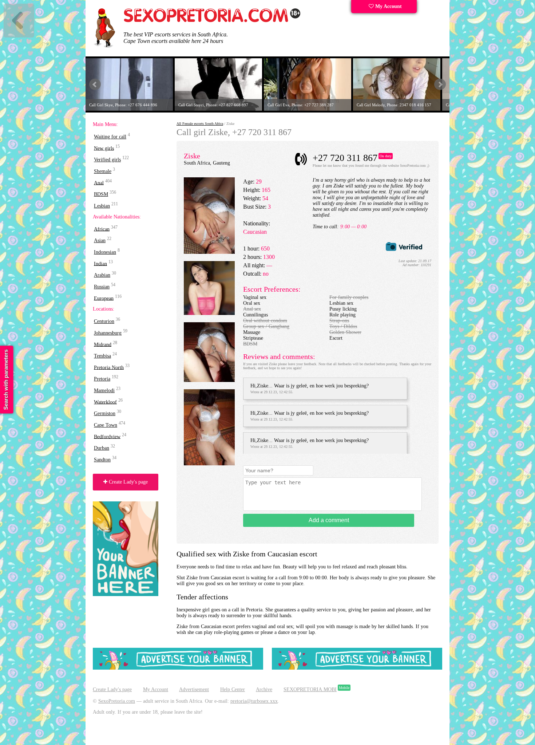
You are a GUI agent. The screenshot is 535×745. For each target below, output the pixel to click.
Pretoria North (109, 367)
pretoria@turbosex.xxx (254, 701)
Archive (264, 689)
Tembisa (102, 356)
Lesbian (102, 206)
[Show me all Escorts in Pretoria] (212, 21)
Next (440, 84)
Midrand (102, 344)
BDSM (101, 194)
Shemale (102, 171)
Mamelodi (104, 390)
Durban (101, 448)
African (102, 229)
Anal (99, 182)
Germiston (104, 413)
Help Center (232, 689)
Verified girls (107, 159)
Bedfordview (107, 436)
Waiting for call (110, 136)
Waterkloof (105, 402)
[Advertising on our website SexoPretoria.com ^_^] (178, 668)
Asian (100, 240)
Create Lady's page (127, 482)
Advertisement (194, 689)
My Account (388, 6)
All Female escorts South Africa (200, 124)
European (104, 298)
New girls (104, 148)
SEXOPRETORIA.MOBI (310, 689)
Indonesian (105, 252)
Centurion (104, 321)
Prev (95, 84)
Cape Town (105, 425)
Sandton (102, 459)
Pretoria (102, 379)
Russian (102, 286)
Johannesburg (108, 333)
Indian (100, 263)
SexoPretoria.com (116, 701)
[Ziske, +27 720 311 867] (209, 252)
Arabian (102, 275)
